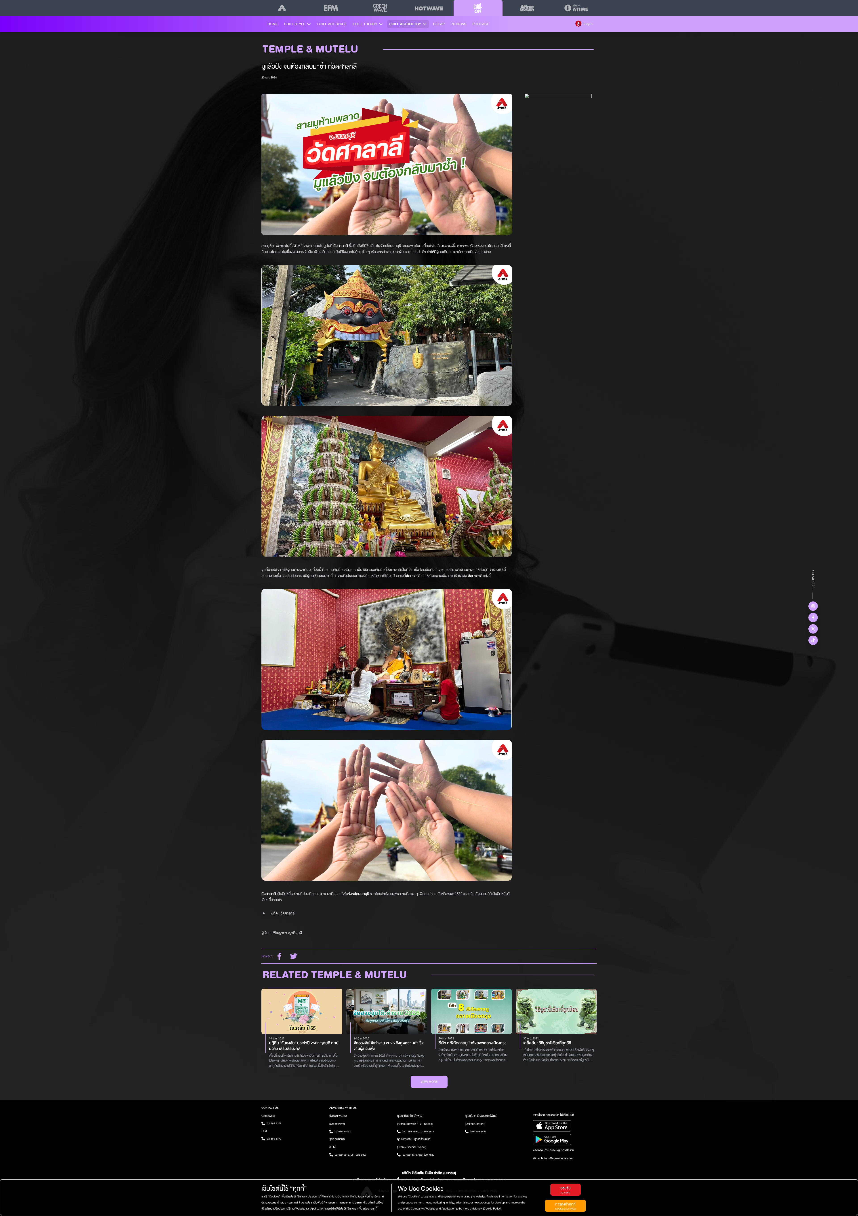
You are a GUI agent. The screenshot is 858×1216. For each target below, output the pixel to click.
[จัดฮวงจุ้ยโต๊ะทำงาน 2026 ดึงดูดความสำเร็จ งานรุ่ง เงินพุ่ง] (386, 1011)
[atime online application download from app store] (565, 1126)
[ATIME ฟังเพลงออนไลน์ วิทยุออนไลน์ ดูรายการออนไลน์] (281, 8)
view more (429, 1082)
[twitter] (293, 956)
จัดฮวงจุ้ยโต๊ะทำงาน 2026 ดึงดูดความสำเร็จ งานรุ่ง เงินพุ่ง (389, 1046)
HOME (272, 24)
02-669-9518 (427, 1131)
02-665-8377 (274, 1123)
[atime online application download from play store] (565, 1139)
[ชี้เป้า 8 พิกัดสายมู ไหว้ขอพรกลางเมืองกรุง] (471, 1011)
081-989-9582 (411, 1131)
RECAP (439, 24)
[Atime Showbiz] (527, 8)
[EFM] (330, 8)
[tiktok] (813, 640)
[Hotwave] (428, 8)
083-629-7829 (426, 1155)
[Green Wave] (379, 8)
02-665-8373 (274, 1138)
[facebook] (279, 956)
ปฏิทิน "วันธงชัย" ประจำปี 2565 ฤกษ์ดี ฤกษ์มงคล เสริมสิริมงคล (304, 1046)
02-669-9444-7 (343, 1131)
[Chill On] (478, 8)
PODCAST (480, 24)
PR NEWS (458, 24)
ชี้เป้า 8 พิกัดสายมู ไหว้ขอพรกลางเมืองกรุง (472, 1043)
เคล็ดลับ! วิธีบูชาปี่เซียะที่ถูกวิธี (547, 1043)
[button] (584, 23)
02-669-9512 (342, 1155)
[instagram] (813, 606)
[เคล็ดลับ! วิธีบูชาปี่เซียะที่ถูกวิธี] (556, 1011)
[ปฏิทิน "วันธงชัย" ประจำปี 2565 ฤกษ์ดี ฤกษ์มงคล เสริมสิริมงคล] (301, 1011)
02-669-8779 (410, 1155)
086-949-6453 (478, 1131)
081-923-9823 (358, 1155)
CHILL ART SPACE (332, 24)
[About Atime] (576, 8)
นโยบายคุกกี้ (369, 1208)
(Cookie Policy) (491, 1208)
